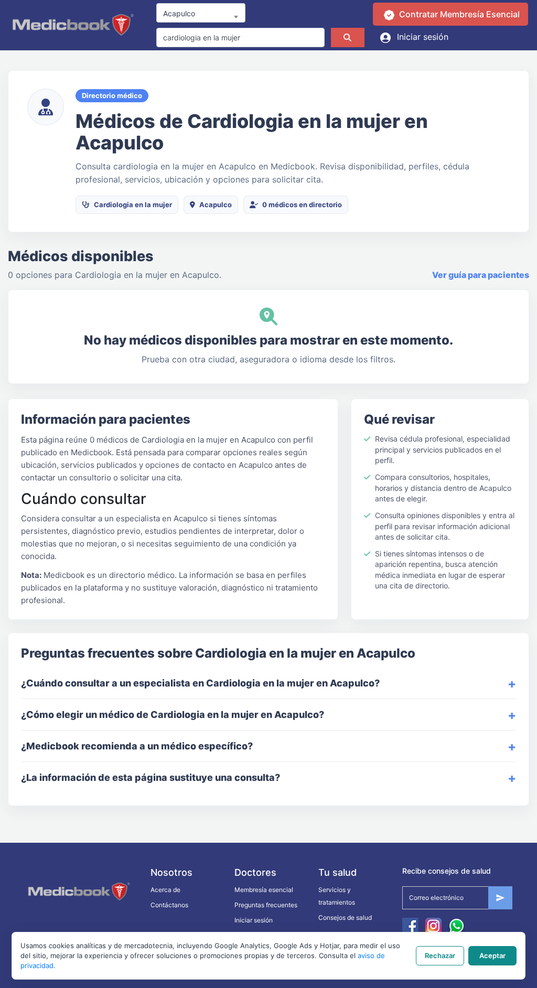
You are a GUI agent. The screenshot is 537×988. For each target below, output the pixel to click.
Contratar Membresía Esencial (458, 14)
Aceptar (492, 955)
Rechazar (440, 955)
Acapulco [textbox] (179, 13)
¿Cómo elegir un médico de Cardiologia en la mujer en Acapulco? (172, 714)
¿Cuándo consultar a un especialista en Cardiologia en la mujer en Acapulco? (200, 683)
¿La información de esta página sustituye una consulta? (150, 777)
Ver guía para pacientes (480, 275)
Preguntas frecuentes (265, 905)
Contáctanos (169, 905)
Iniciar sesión (421, 36)
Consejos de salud (345, 917)
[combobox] (200, 13)
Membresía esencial (263, 890)
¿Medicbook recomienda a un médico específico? (137, 745)
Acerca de (165, 890)
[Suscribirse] (500, 897)
